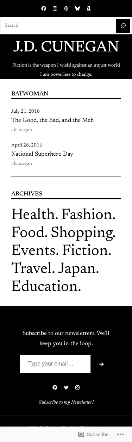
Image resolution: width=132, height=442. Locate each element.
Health (33, 215)
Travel (31, 269)
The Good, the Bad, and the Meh (52, 120)
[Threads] (66, 8)
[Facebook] (43, 8)
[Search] (123, 26)
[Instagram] (55, 8)
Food (27, 233)
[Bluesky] (77, 8)
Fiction (85, 251)
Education (44, 287)
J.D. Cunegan (66, 47)
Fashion (86, 215)
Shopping (81, 233)
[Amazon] (89, 8)
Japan (77, 269)
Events (33, 251)
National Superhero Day (42, 154)
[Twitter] (66, 387)
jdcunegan (21, 129)
